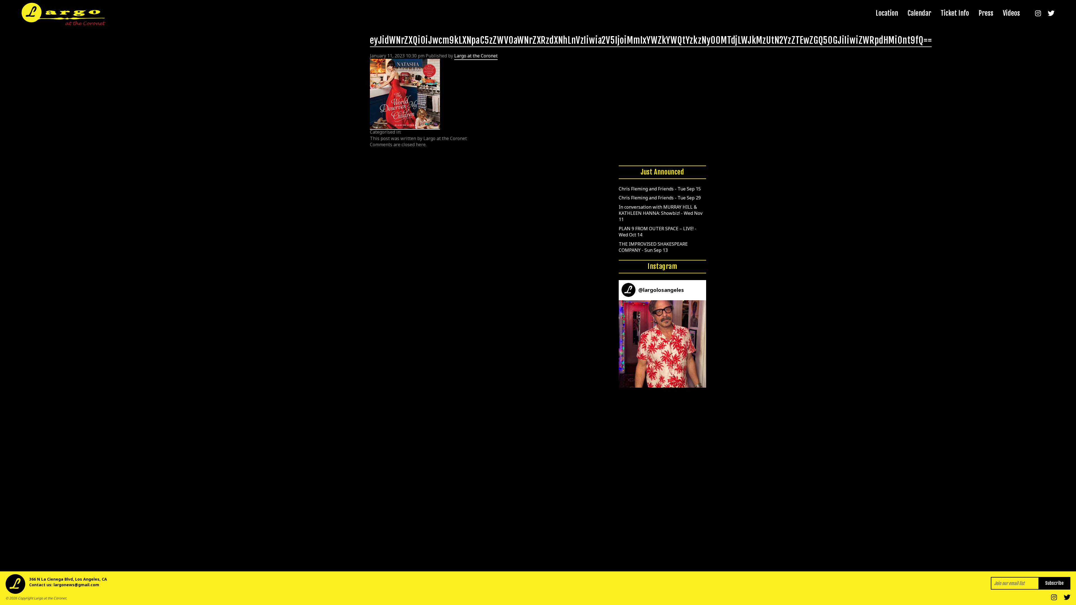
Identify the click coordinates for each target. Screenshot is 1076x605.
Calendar (919, 13)
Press (985, 13)
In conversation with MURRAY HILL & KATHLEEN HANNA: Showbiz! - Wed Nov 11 (660, 213)
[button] (662, 344)
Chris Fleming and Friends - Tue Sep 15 (660, 189)
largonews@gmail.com (76, 584)
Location (887, 13)
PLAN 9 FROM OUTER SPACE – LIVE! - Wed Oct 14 (657, 231)
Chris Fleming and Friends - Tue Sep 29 (660, 198)
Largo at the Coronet (476, 56)
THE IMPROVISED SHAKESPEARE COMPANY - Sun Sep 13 (653, 247)
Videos (1011, 13)
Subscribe (1054, 583)
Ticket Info (955, 13)
